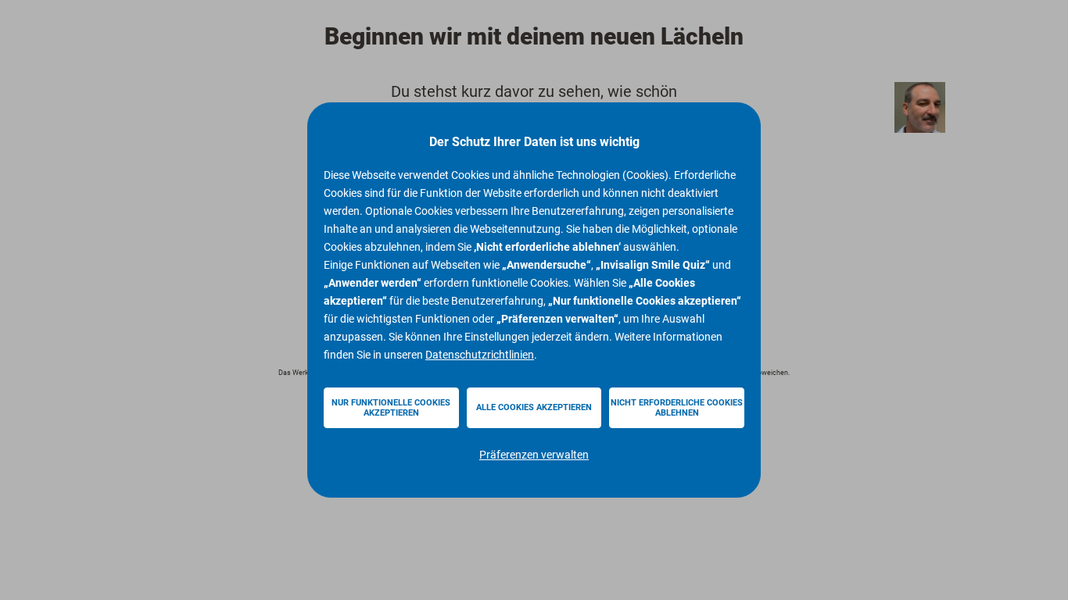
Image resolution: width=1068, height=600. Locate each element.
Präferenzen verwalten (534, 454)
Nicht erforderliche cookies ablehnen (677, 408)
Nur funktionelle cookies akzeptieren (391, 408)
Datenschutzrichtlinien (479, 354)
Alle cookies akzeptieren (534, 407)
